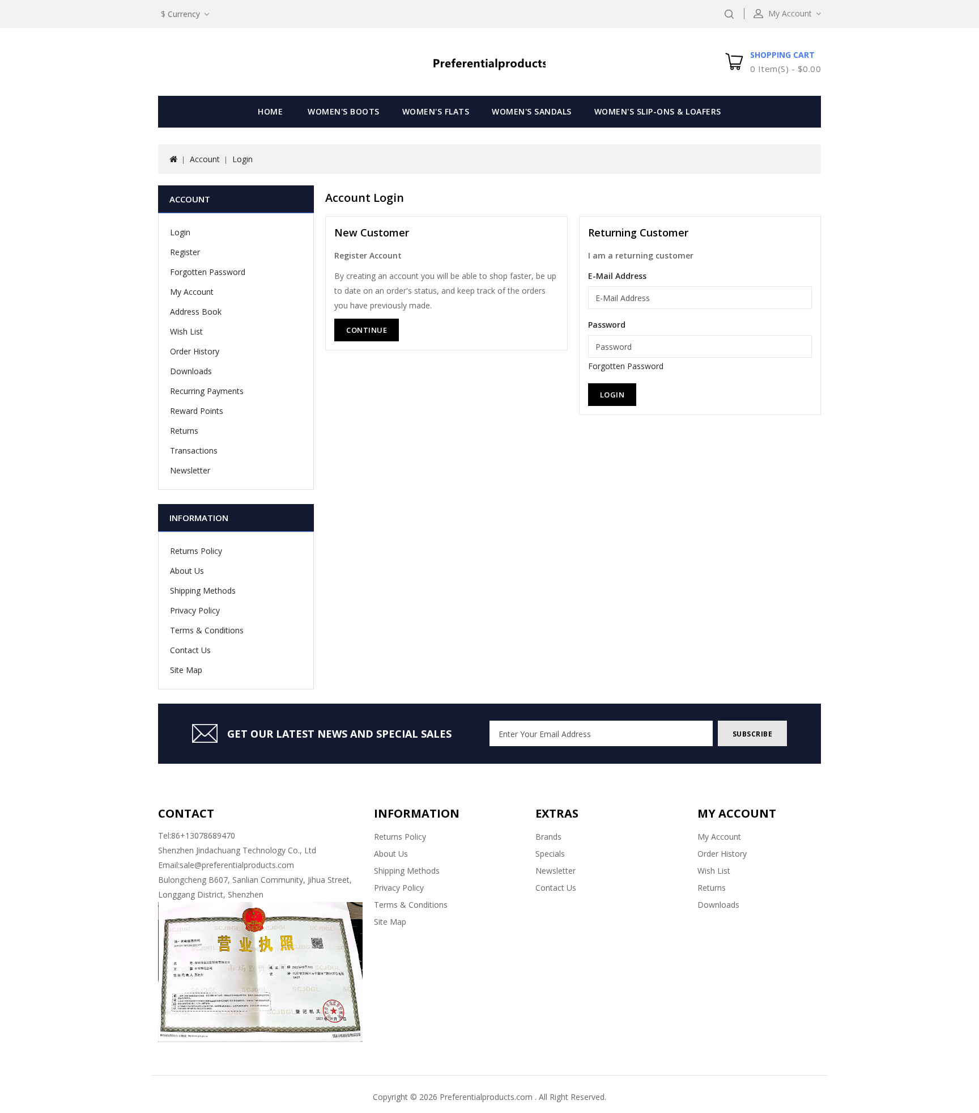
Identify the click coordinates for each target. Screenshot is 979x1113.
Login (242, 159)
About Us (187, 570)
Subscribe (753, 734)
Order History (194, 351)
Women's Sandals (532, 111)
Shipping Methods (203, 590)
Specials (550, 853)
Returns (184, 430)
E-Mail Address (617, 275)
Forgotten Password (207, 271)
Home (270, 111)
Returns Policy (196, 550)
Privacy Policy (195, 610)
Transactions (194, 450)
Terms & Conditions (207, 630)
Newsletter (190, 470)
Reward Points (196, 410)
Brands (548, 836)
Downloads (191, 371)
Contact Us (190, 650)
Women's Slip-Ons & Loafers (657, 111)
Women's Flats (436, 111)
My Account (192, 291)
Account (205, 159)
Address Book (196, 311)
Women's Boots (344, 111)
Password (606, 324)
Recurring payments (207, 391)
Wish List (186, 331)
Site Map (186, 670)
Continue (366, 330)
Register (185, 252)
